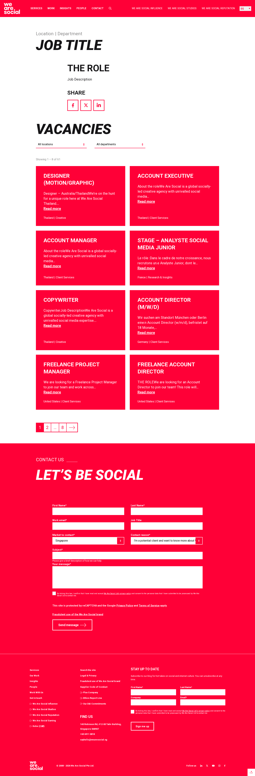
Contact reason (140, 535)
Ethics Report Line (92, 698)
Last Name (138, 505)
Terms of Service (149, 605)
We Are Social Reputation (218, 8)
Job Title (136, 520)
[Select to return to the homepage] (9, 8)
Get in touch (36, 698)
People (81, 8)
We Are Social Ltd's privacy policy (196, 711)
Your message (61, 564)
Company (136, 697)
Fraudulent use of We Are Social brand (100, 681)
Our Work (34, 675)
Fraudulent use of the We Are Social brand (77, 614)
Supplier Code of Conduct (93, 687)
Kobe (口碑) (38, 726)
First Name (59, 505)
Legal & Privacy (88, 675)
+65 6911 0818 (87, 734)
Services (36, 8)
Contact (98, 8)
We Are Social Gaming (44, 720)
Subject (57, 549)
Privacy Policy (124, 605)
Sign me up (142, 726)
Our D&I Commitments (94, 703)
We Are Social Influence (147, 8)
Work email (59, 520)
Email (183, 697)
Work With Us (36, 692)
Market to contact (63, 535)
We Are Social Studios (182, 8)
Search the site (88, 670)
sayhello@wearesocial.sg (93, 739)
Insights (65, 8)
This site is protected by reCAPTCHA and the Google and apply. (109, 605)
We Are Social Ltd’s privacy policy (117, 593)
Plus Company (90, 692)
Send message (68, 625)
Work (51, 8)
